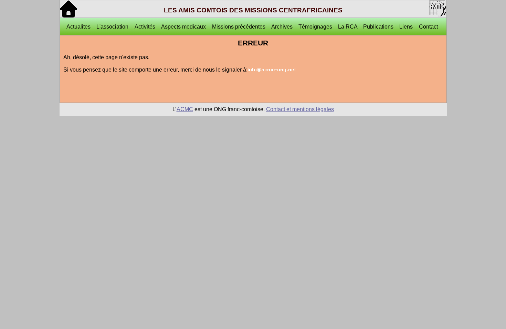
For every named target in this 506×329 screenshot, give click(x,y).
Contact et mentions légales (300, 109)
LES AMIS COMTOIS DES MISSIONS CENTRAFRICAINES (253, 10)
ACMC (185, 109)
